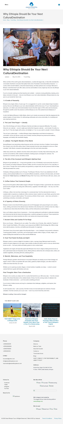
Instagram (6, 386)
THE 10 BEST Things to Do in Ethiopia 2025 (12, 319)
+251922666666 (7, 346)
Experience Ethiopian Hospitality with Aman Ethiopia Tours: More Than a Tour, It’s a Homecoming (31, 321)
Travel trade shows (38, 353)
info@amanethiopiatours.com (10, 361)
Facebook (6, 382)
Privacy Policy (57, 418)
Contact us (36, 351)
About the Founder (38, 348)
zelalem (7, 77)
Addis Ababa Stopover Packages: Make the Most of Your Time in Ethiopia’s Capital (50, 321)
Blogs (34, 356)
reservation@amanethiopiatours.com (12, 363)
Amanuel (38, 418)
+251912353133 (7, 351)
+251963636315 (7, 344)
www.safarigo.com (38, 401)
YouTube (6, 388)
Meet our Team (37, 346)
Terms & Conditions (47, 418)
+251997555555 (7, 348)
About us (35, 344)
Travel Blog (27, 77)
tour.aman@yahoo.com (9, 358)
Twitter (6, 384)
